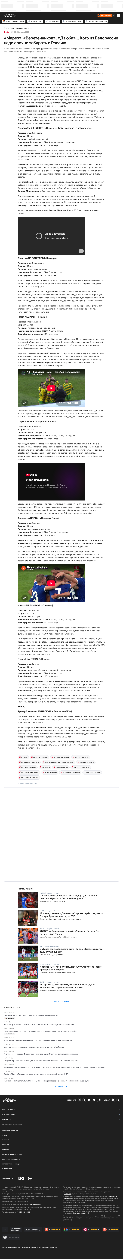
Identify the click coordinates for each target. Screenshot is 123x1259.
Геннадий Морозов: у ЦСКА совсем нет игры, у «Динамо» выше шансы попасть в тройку (40, 1031)
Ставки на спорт (9, 1114)
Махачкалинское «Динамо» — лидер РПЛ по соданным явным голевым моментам (38, 1040)
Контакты (6, 1140)
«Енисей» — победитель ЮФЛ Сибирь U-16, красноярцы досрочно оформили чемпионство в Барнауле (46, 1081)
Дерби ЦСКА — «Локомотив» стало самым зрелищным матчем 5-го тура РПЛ (36, 1074)
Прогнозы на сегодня (11, 1130)
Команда (6, 1144)
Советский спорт (31, 783)
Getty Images (112, 1197)
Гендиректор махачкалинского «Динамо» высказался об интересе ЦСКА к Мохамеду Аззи (41, 1060)
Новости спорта (8, 1109)
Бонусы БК (6, 1119)
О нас (4, 1135)
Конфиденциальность (11, 1159)
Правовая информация (11, 1164)
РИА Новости (68, 1198)
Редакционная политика (12, 1154)
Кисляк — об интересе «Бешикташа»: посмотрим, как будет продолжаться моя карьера (41, 1054)
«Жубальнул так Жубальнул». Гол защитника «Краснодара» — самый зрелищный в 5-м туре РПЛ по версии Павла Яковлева (54, 1067)
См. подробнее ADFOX (81, 1213)
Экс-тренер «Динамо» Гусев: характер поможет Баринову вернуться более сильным (39, 1024)
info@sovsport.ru (35, 1204)
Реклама (5, 1149)
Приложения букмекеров (12, 1125)
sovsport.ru (67, 1194)
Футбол (7, 32)
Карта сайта (7, 1169)
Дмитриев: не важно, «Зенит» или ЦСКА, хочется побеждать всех (31, 1015)
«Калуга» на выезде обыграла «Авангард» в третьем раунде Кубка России (34, 1047)
